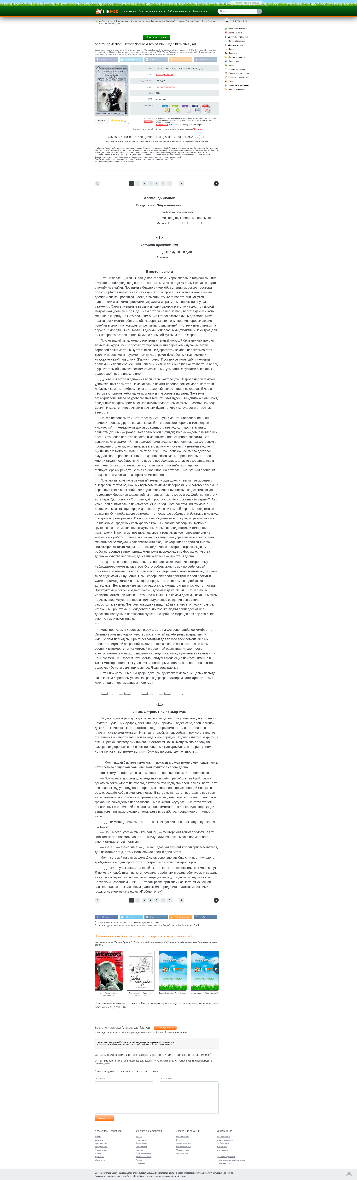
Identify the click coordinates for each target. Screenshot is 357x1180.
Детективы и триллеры (150, 11)
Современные (182, 1150)
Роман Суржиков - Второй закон (172, 993)
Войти (239, 3)
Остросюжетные (183, 1146)
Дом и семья (233, 61)
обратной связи (177, 1176)
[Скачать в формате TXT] (186, 112)
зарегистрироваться (127, 1044)
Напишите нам (162, 125)
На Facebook (106, 60)
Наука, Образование (237, 41)
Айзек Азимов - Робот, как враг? (204, 993)
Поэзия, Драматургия (237, 89)
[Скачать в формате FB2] (166, 112)
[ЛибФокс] (107, 11)
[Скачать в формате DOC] (196, 112)
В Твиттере (130, 60)
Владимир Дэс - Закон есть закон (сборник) (140, 994)
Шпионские (100, 1160)
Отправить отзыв (104, 1118)
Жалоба (148, 122)
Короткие (180, 1140)
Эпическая (140, 1163)
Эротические (182, 1153)
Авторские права (157, 37)
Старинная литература (238, 77)
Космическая (141, 1146)
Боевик (98, 1136)
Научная (139, 1150)
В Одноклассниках (182, 60)
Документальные (235, 45)
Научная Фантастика (165, 87)
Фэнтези (139, 1160)
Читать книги (129, 11)
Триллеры (99, 1156)
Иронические (101, 1143)
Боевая (139, 1136)
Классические (101, 1150)
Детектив (99, 1140)
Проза (230, 49)
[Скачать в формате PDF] (206, 112)
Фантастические (183, 1143)
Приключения (234, 53)
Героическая (141, 1140)
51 (182, 183)
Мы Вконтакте (205, 60)
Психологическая (143, 1153)
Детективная (141, 1143)
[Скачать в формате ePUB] (176, 112)
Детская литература (236, 57)
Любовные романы (177, 11)
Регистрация (253, 3)
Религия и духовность (237, 69)
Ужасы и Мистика (143, 1156)
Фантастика (199, 11)
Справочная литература (238, 73)
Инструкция (199, 129)
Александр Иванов (164, 74)
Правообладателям (226, 1156)
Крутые (98, 1153)
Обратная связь (224, 1163)
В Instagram (154, 60)
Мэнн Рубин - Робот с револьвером (109, 994)
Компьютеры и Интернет (238, 85)
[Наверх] (349, 1174)
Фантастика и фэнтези (237, 29)
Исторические (101, 1146)
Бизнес (231, 65)
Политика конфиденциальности (231, 1160)
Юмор (230, 81)
